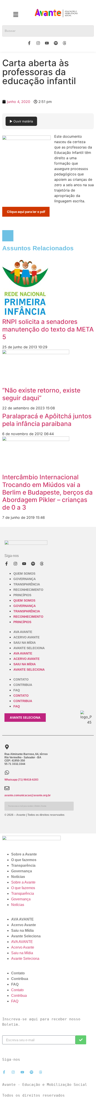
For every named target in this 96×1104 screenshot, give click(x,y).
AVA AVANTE (22, 632)
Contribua (22, 685)
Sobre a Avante (24, 854)
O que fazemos (23, 860)
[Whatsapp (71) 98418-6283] (6, 772)
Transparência (26, 584)
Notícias (18, 877)
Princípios (22, 595)
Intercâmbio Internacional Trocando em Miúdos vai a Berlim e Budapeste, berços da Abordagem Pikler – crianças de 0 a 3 (47, 492)
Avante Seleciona (29, 648)
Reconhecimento (28, 589)
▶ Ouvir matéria (21, 121)
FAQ (16, 690)
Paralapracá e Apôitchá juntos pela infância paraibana (47, 420)
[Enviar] (80, 1039)
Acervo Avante (26, 637)
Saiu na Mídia (24, 642)
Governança (24, 579)
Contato (21, 679)
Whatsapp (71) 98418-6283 (21, 779)
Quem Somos (24, 573)
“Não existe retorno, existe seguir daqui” (41, 394)
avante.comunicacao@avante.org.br (27, 795)
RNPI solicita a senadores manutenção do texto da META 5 (48, 329)
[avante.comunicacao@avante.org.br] (6, 788)
